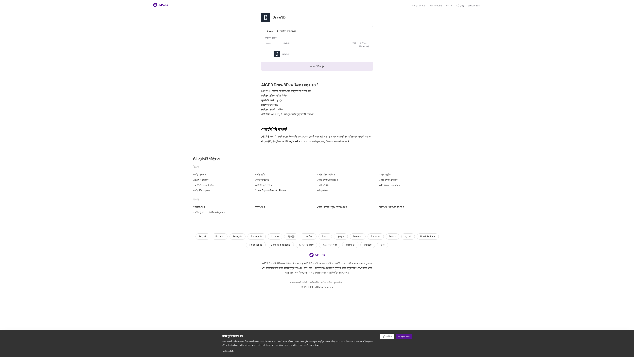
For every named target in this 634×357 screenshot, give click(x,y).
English (203, 236)
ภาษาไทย (308, 236)
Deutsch (357, 236)
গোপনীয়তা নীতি (314, 282)
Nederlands (255, 244)
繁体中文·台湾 (306, 244)
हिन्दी (383, 244)
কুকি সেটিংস (338, 282)
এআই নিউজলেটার (435, 5)
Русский (375, 236)
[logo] (317, 255)
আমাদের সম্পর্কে (295, 282)
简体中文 (350, 244)
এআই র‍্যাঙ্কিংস (418, 5)
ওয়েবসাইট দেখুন (317, 66)
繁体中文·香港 (329, 244)
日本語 (291, 236)
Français (237, 236)
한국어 (340, 236)
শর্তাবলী (304, 282)
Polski (325, 236)
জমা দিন (449, 5)
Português (256, 236)
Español (219, 236)
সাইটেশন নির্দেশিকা (326, 282)
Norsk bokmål (427, 236)
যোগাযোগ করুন (473, 5)
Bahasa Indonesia (280, 244)
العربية (408, 236)
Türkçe (368, 244)
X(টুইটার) (460, 5)
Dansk (392, 236)
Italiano (275, 236)
